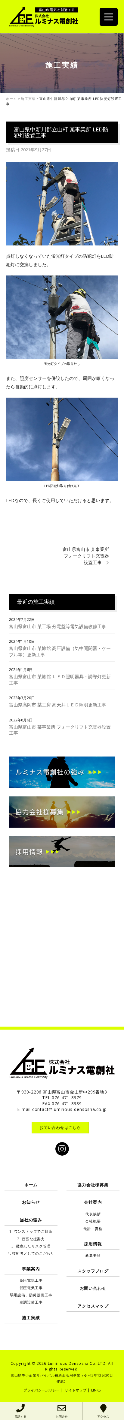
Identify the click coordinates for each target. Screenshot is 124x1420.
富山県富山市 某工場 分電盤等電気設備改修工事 (57, 626)
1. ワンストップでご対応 (30, 1231)
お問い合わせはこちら (60, 1127)
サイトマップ (75, 1390)
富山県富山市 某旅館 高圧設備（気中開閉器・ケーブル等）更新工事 (60, 651)
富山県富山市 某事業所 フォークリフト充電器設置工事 (86, 555)
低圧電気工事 (31, 1287)
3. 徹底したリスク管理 (31, 1246)
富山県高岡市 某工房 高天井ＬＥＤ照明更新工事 (57, 705)
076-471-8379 (67, 1097)
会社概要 (93, 1221)
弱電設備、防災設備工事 (31, 1295)
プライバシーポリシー (41, 1390)
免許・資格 (93, 1228)
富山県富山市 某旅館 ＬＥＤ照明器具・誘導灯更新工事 (60, 679)
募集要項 (93, 1255)
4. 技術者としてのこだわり (31, 1253)
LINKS (96, 1390)
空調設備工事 (31, 1302)
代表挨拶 (93, 1214)
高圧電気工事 (31, 1280)
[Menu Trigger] (109, 17)
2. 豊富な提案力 (31, 1238)
